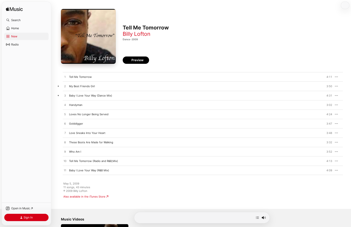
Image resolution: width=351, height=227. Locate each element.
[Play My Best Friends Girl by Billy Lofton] (65, 86)
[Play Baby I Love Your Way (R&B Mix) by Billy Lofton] (65, 170)
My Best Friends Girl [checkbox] (82, 86)
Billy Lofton (136, 34)
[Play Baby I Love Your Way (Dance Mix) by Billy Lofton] (65, 96)
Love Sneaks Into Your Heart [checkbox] (87, 133)
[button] (26, 20)
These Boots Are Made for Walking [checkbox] (91, 142)
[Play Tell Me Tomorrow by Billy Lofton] (65, 77)
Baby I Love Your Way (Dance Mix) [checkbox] (90, 95)
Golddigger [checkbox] (76, 123)
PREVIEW (327, 77)
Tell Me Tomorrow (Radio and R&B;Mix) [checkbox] (93, 161)
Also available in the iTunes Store (84, 196)
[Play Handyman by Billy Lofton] (65, 105)
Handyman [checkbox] (75, 104)
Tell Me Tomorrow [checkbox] (80, 76)
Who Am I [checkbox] (75, 151)
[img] (14, 9)
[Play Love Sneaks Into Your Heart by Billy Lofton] (65, 133)
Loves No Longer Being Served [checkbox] (88, 114)
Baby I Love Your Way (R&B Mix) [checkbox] (89, 170)
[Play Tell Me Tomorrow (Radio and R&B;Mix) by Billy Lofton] (65, 161)
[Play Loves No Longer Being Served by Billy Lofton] (65, 114)
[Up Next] (257, 217)
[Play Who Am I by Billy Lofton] (65, 152)
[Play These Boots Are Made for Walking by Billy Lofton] (65, 142)
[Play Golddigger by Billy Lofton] (65, 124)
